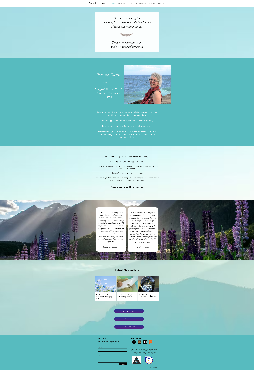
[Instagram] (134, 342)
